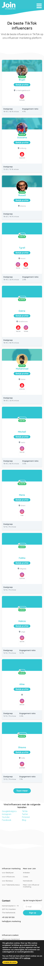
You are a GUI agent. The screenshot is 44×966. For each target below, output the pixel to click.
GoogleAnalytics (9, 811)
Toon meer (22, 790)
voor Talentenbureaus (11, 885)
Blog (24, 820)
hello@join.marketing (11, 921)
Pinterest (26, 817)
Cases (25, 877)
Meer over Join (29, 868)
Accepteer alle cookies (10, 962)
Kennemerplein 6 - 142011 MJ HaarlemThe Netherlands (10, 909)
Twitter (25, 814)
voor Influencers (8, 877)
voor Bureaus (7, 881)
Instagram (6, 814)
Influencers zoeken (10, 935)
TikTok (25, 811)
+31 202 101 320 (8, 917)
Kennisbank (27, 881)
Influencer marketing (11, 868)
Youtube (5, 817)
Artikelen (26, 872)
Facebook (6, 820)
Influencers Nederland (11, 939)
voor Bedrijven (8, 872)
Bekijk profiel (22, 84)
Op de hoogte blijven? (32, 900)
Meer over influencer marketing (31, 886)
